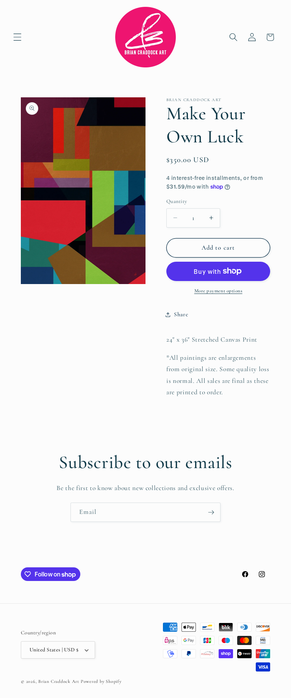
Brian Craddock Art (58, 681)
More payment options (218, 291)
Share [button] (181, 314)
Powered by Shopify (101, 681)
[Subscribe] (211, 512)
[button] (17, 37)
